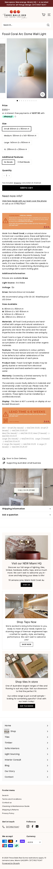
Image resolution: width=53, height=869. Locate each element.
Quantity (7, 170)
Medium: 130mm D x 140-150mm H (20, 135)
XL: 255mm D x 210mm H (15, 149)
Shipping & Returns (10, 809)
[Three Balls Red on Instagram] (27, 826)
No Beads (8, 162)
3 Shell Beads (24, 162)
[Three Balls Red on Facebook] (32, 826)
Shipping (17, 183)
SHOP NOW (26, 644)
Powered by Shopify (11, 863)
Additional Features (12, 157)
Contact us (7, 802)
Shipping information (13, 508)
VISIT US (26, 585)
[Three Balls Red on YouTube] (37, 826)
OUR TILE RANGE (26, 706)
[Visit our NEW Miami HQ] (26, 547)
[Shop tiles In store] (26, 666)
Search (5, 795)
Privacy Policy (8, 813)
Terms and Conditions (11, 799)
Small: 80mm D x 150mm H (16, 128)
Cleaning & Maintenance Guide (16, 806)
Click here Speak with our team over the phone (24, 201)
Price (5, 105)
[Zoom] (42, 94)
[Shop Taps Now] (26, 606)
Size (4, 123)
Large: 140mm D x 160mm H (17, 142)
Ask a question (10, 514)
